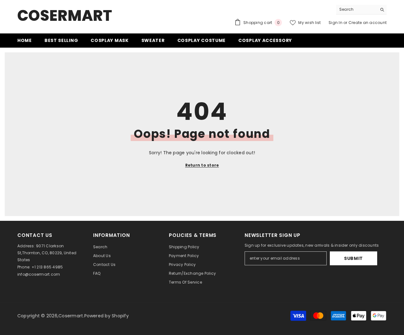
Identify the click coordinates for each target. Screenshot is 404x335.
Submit (353, 258)
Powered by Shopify (106, 316)
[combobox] (356, 9)
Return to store (202, 165)
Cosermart (70, 316)
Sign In (336, 22)
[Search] (361, 10)
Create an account (367, 22)
